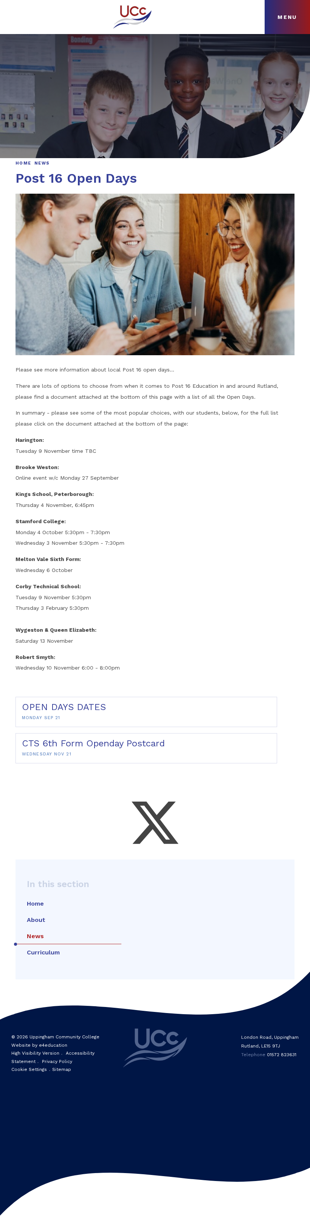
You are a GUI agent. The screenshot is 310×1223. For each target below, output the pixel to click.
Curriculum (43, 952)
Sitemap (61, 1069)
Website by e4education (39, 1045)
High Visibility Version (35, 1053)
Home (23, 163)
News (42, 163)
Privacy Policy (57, 1061)
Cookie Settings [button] (29, 1069)
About (36, 919)
